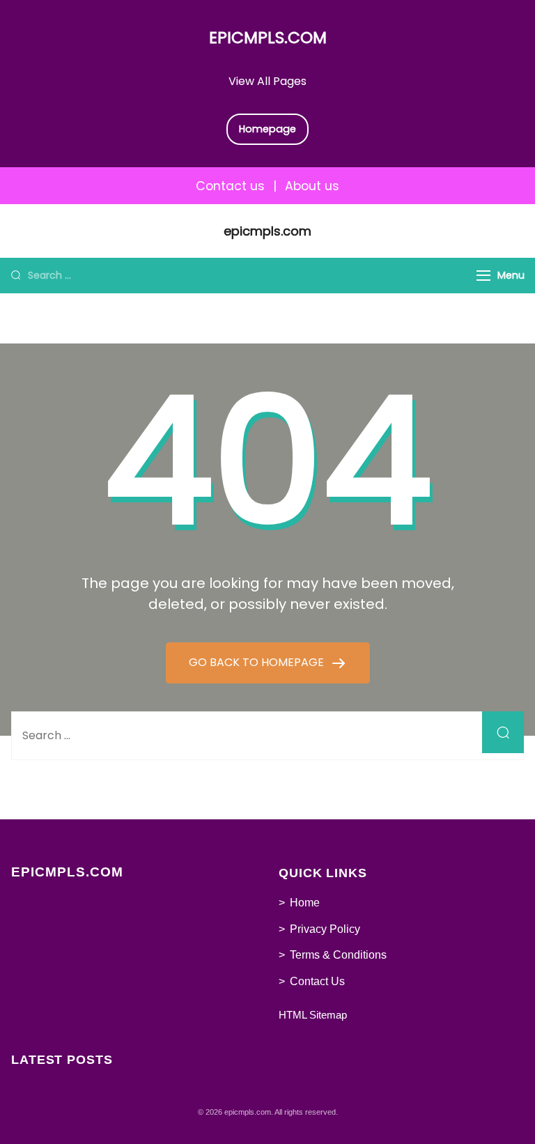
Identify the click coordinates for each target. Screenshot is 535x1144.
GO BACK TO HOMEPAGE (258, 662)
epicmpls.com (268, 37)
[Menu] (483, 275)
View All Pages (267, 81)
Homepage (267, 129)
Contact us (230, 186)
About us (312, 186)
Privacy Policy (325, 929)
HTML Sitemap (313, 1015)
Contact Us (317, 981)
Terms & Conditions (338, 955)
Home (305, 903)
